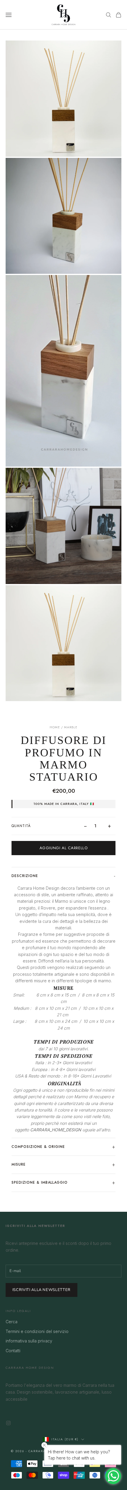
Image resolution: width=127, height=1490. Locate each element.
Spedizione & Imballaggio (40, 1182)
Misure (19, 1164)
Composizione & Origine (38, 1146)
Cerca (11, 1321)
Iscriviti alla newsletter (41, 1289)
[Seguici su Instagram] (8, 1423)
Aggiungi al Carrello (64, 848)
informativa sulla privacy (29, 1340)
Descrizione (25, 876)
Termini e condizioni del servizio (37, 1331)
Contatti (13, 1350)
